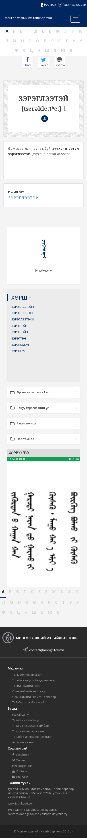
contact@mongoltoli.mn (46, 650)
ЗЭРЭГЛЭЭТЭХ (22, 313)
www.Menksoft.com (21, 803)
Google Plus (23, 766)
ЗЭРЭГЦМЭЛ (20, 345)
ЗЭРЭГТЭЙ (19, 326)
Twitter (20, 760)
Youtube (21, 771)
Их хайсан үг (21, 714)
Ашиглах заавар (74, 4)
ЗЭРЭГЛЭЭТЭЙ (23, 197)
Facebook (22, 755)
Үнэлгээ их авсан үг (25, 720)
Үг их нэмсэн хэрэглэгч (28, 731)
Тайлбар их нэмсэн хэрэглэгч (32, 737)
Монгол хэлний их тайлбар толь (29, 18)
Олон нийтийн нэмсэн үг (29, 691)
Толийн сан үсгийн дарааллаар (34, 680)
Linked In (21, 777)
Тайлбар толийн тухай (28, 702)
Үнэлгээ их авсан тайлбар (30, 726)
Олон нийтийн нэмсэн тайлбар (34, 697)
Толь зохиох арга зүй (27, 675)
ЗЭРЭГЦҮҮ (18, 351)
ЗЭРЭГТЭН (18, 338)
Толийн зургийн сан (26, 686)
